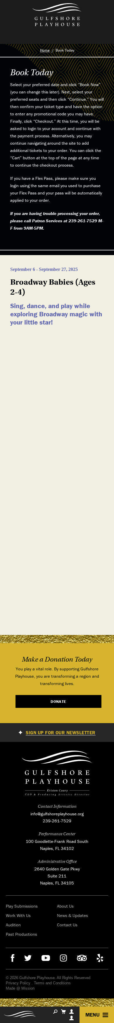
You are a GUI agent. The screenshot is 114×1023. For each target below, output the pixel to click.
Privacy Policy (18, 983)
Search (55, 1011)
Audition (13, 925)
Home (45, 50)
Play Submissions (22, 906)
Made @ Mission (20, 988)
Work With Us (18, 915)
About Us (65, 906)
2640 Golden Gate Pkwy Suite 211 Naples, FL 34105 (57, 876)
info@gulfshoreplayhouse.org (57, 814)
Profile (71, 1011)
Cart (63, 1011)
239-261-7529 (57, 821)
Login (71, 1018)
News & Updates (72, 915)
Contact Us (67, 925)
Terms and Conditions (52, 983)
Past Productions (21, 934)
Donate (58, 701)
